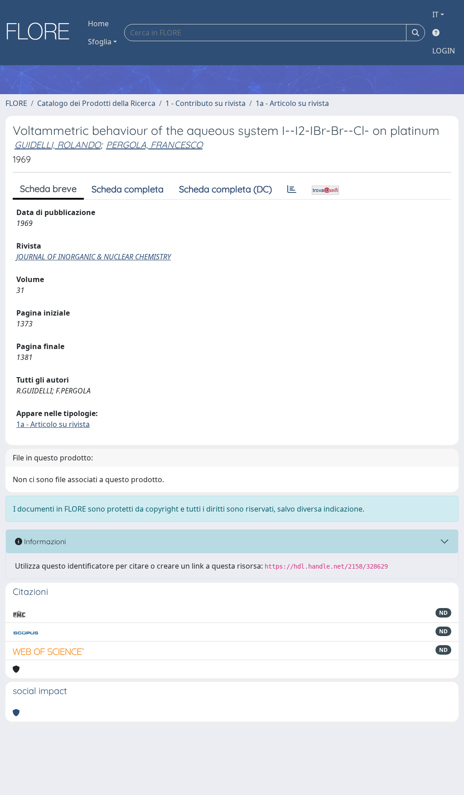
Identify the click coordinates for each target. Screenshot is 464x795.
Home (98, 24)
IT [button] (435, 14)
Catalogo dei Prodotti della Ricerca (96, 103)
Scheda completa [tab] (128, 189)
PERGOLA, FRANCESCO (154, 144)
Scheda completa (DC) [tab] (225, 189)
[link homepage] (41, 32)
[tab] (292, 189)
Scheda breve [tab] (48, 188)
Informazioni (44, 541)
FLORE (16, 103)
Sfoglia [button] (99, 42)
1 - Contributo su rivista (205, 103)
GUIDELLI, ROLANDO (57, 144)
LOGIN (443, 51)
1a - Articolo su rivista (292, 103)
